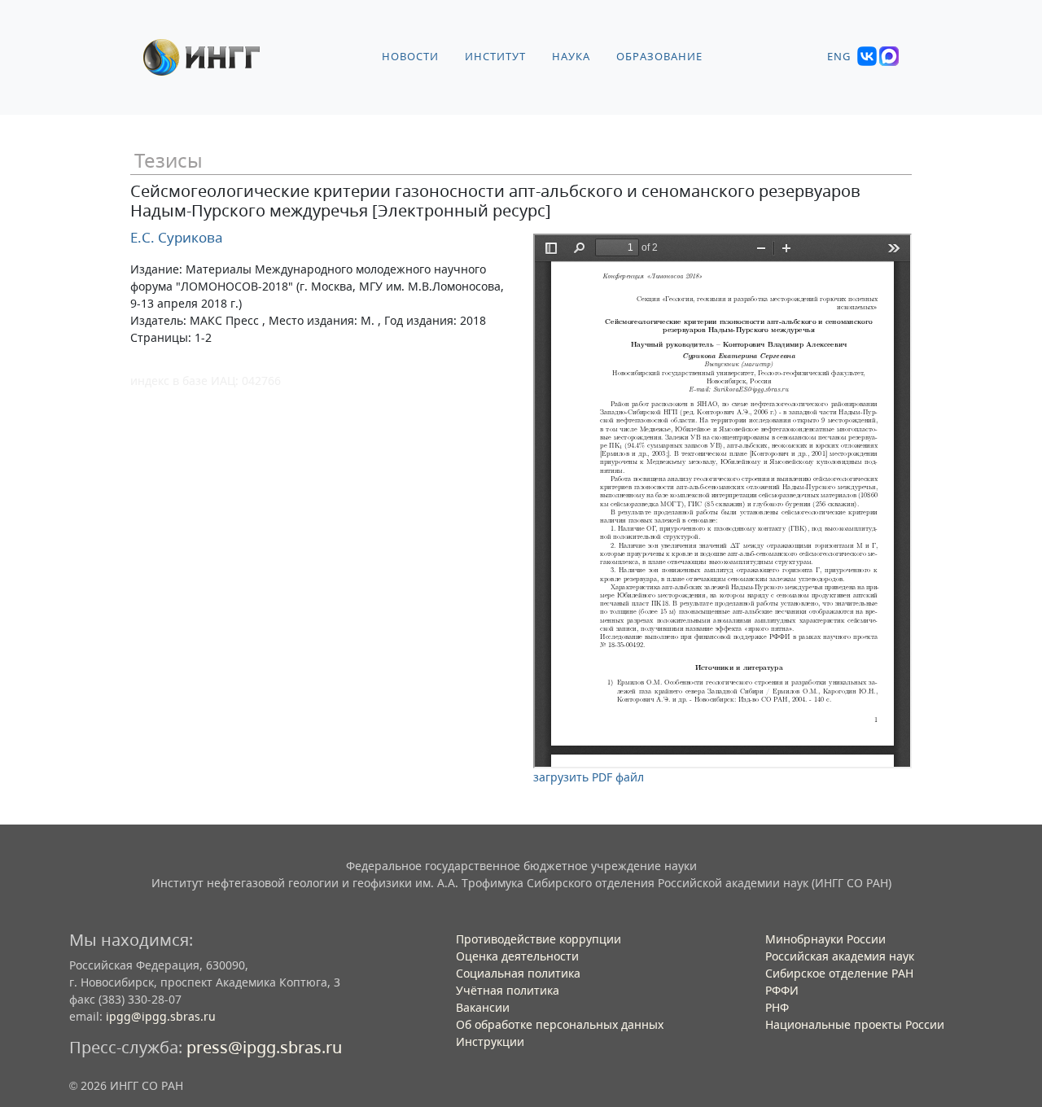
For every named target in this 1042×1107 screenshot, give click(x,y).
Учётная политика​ (507, 990)
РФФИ (782, 990)
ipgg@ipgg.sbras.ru (161, 1016)
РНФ (777, 1007)
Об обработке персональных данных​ (559, 1024)
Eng (839, 56)
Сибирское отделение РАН (839, 973)
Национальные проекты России (854, 1024)
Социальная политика (518, 973)
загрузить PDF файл (588, 777)
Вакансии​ (483, 1007)
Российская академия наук (839, 956)
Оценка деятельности (517, 956)
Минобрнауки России (825, 939)
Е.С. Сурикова (176, 237)
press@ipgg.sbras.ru (264, 1047)
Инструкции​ (490, 1041)
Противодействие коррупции (538, 939)
